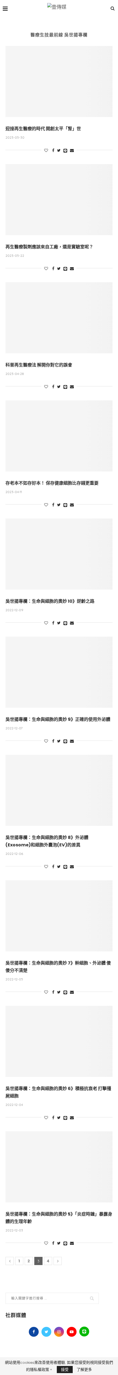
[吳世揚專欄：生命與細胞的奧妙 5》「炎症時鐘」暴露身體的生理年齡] (59, 1166)
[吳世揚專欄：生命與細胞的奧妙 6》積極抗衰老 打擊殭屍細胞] (59, 1041)
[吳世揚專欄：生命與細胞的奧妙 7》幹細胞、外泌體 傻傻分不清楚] (59, 915)
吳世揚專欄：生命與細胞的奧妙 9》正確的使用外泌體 (57, 719)
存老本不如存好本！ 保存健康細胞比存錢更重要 (52, 483)
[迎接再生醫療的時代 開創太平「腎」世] (59, 81)
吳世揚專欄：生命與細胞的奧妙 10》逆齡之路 (49, 601)
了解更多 (84, 1369)
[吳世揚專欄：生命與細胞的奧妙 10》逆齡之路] (59, 554)
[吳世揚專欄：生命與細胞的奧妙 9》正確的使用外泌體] (59, 672)
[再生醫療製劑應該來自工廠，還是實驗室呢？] (59, 199)
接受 (65, 1369)
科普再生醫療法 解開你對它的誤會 (38, 365)
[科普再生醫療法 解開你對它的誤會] (59, 317)
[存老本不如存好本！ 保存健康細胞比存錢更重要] (59, 435)
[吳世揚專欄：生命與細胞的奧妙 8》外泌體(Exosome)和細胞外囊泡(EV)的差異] (59, 790)
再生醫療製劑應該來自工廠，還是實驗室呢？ (49, 247)
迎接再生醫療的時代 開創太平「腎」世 (43, 129)
